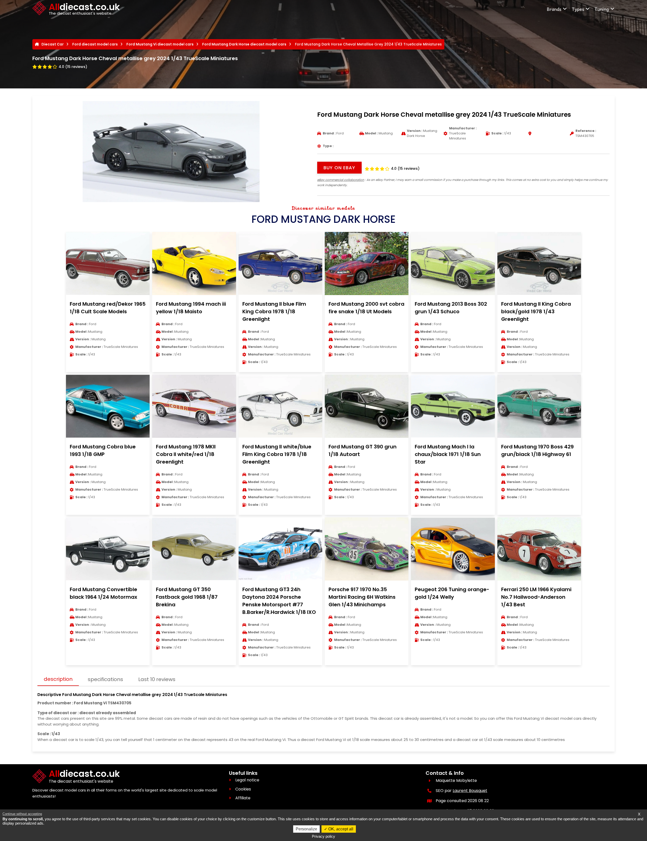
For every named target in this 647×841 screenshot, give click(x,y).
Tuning (601, 9)
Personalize (306, 829)
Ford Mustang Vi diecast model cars (160, 44)
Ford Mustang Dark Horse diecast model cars (244, 44)
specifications (105, 679)
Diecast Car (52, 44)
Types (578, 9)
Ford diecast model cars (95, 44)
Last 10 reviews (156, 679)
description (58, 679)
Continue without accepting (22, 814)
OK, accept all (340, 829)
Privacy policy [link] (323, 836)
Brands (554, 9)
